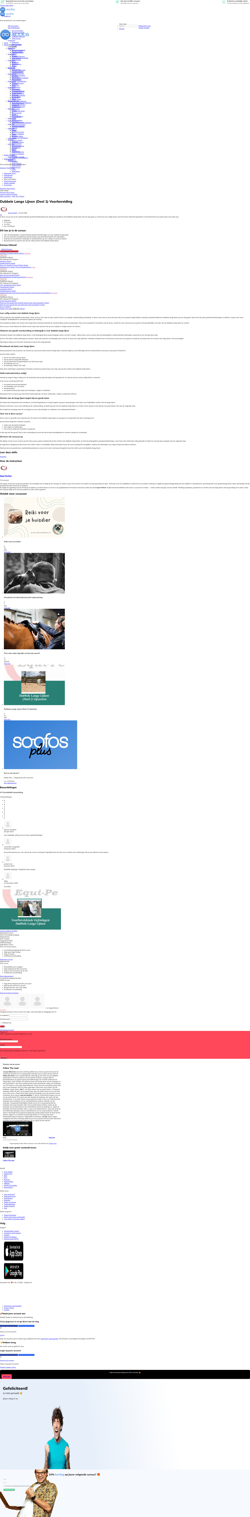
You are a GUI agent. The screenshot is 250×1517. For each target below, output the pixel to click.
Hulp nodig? (4, 190)
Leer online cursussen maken (14, 1219)
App (5, 1208)
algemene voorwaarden (49, 1339)
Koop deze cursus (6, 959)
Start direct (11, 168)
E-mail (2, 1045)
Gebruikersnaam (6, 1039)
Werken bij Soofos (10, 1185)
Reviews (7, 1180)
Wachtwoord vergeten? (7, 1360)
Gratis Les (16, 309)
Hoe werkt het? (9, 1194)
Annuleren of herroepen (12, 1233)
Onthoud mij (6, 1023)
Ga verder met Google (26, 1326)
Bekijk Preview (6, 249)
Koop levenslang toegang (9, 993)
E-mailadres (4, 1015)
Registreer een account (8, 1036)
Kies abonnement (10, 783)
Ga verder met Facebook (9, 1326)
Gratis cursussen (10, 1202)
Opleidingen (8, 1198)
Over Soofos (8, 1172)
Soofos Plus (53, 1143)
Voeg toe (7, 552)
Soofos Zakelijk (9, 1206)
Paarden (3, 457)
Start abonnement (6, 976)
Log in (2, 1335)
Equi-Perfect (6, 476)
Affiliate (7, 1183)
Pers (5, 1178)
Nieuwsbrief (8, 1187)
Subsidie (7, 1200)
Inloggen (3, 168)
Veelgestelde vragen (11, 1231)
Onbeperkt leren (10, 1196)
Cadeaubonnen (9, 1204)
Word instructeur (10, 1215)
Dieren (21, 196)
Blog (5, 1176)
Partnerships (8, 1182)
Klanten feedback (10, 1237)
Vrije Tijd (15, 196)
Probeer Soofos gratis (8, 1367)
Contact (7, 1235)
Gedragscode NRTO (11, 1239)
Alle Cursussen (5, 196)
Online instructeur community (14, 1217)
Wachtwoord (5, 1019)
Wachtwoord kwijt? (7, 1030)
